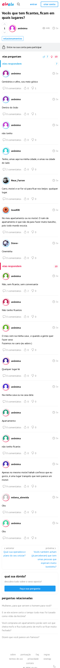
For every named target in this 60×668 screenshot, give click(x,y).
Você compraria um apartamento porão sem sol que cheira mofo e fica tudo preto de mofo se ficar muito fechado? (29, 626)
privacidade (33, 658)
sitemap (47, 658)
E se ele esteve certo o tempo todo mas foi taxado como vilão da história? (29, 614)
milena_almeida (20, 497)
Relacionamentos (12, 38)
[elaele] (8, 4)
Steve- (14, 243)
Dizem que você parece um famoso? (20, 637)
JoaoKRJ (15, 209)
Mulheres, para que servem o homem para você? (27, 605)
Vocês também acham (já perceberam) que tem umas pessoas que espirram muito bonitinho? (44, 559)
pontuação (26, 654)
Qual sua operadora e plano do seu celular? (15, 553)
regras (47, 654)
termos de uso (16, 658)
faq (37, 654)
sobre (13, 654)
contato (30, 663)
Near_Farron (18, 180)
